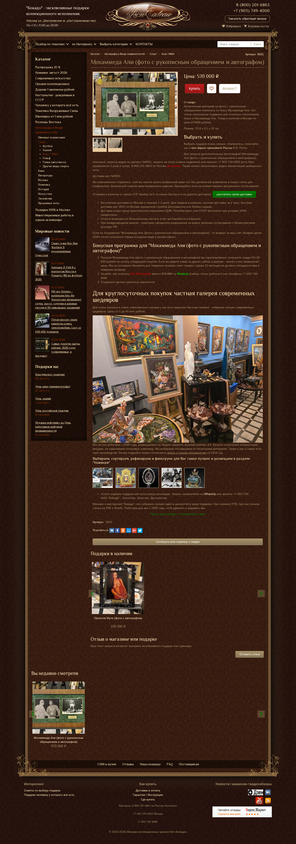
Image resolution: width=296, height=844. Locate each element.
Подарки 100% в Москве (52, 210)
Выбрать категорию (114, 44)
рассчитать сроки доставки (234, 194)
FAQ (170, 764)
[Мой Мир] (128, 530)
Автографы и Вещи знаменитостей (49, 130)
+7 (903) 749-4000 (251, 10)
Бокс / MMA (50, 154)
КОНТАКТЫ (144, 44)
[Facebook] (117, 530)
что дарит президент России (211, 147)
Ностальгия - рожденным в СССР (55, 97)
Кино (41, 170)
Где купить (148, 799)
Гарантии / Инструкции (148, 794)
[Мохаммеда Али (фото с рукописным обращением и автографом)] (135, 103)
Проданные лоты (48, 203)
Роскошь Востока (48, 122)
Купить (194, 89)
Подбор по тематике (50, 44)
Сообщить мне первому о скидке (178, 541)
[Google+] (134, 530)
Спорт (42, 142)
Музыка (43, 180)
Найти (257, 44)
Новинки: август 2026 (51, 73)
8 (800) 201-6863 (253, 5)
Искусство (45, 193)
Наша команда (150, 764)
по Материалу (82, 44)
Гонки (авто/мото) (54, 162)
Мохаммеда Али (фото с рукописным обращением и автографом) (58, 739)
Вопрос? (230, 89)
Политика (44, 184)
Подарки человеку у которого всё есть (49, 794)
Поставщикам (189, 764)
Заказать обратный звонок (247, 18)
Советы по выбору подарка (42, 790)
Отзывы (128, 764)
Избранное (233, 26)
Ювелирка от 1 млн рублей (54, 116)
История (43, 189)
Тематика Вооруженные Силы (56, 111)
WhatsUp (210, 494)
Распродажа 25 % (47, 67)
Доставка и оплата (148, 790)
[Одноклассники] (123, 530)
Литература (45, 175)
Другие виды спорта (56, 166)
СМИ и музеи (106, 764)
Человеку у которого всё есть (57, 105)
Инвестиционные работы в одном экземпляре (54, 218)
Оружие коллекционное (52, 84)
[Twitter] (140, 530)
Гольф (47, 158)
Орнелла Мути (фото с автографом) (118, 618)
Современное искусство (53, 78)
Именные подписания (51, 137)
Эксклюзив (45, 198)
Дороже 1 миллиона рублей (54, 89)
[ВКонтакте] (111, 530)
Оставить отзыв (249, 654)
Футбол (48, 146)
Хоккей (47, 150)
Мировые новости (52, 231)
